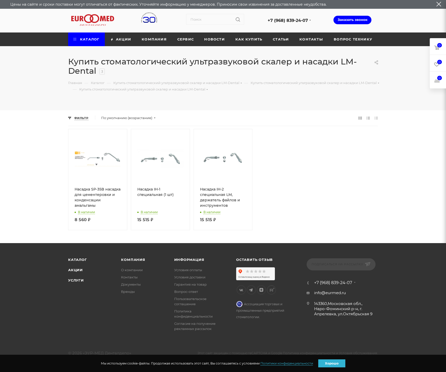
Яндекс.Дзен (261, 289)
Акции (75, 270)
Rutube (271, 289)
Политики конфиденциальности (286, 363)
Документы (131, 284)
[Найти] (238, 19)
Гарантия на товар (190, 284)
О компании (132, 270)
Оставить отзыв (254, 260)
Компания (133, 260)
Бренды (128, 292)
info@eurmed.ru (330, 292)
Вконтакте (241, 289)
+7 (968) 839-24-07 (288, 20)
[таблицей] (376, 118)
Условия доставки (189, 277)
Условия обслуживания (358, 353)
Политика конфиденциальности (309, 353)
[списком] (368, 118)
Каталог (77, 260)
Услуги (76, 280)
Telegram (251, 289)
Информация (189, 260)
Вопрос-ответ (186, 292)
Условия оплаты (188, 270)
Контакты (129, 277)
